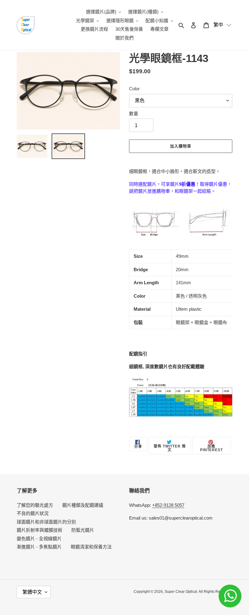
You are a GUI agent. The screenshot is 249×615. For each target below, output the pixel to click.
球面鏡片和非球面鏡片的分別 (46, 521)
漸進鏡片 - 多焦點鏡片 (39, 546)
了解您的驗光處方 (35, 505)
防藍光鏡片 (82, 530)
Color (134, 88)
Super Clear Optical (181, 591)
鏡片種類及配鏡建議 (82, 505)
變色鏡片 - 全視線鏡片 (39, 538)
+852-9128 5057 (168, 505)
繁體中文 (32, 592)
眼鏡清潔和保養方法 (91, 546)
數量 (133, 113)
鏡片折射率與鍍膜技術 (39, 530)
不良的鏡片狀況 (33, 513)
